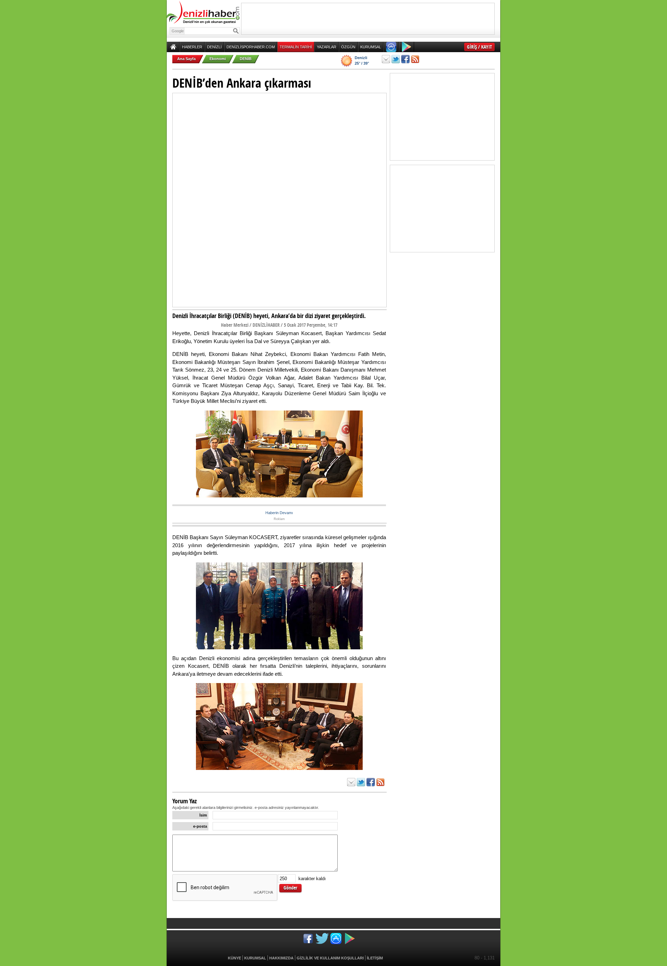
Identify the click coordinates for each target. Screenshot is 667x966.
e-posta (200, 826)
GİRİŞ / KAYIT (479, 46)
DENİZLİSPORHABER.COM (251, 47)
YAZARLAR (326, 47)
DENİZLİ (214, 47)
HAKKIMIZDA (281, 958)
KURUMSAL (370, 47)
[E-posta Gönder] (386, 59)
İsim (203, 815)
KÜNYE (234, 958)
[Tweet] (396, 59)
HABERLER (192, 47)
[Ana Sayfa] (173, 47)
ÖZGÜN (348, 47)
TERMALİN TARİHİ (296, 47)
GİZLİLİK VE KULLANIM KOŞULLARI (330, 958)
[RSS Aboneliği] (415, 59)
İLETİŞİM (375, 958)
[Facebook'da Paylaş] (405, 59)
